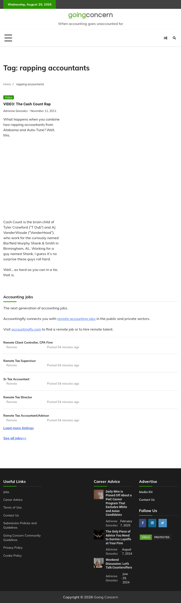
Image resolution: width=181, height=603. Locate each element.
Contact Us (11, 515)
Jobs (6, 492)
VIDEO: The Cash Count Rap (27, 104)
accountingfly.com (26, 329)
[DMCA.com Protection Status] (155, 539)
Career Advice (13, 499)
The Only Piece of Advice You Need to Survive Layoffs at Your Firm (118, 537)
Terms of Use (12, 507)
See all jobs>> (14, 438)
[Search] (174, 38)
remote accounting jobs (76, 318)
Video (8, 97)
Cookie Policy (12, 555)
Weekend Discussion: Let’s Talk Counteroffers (119, 563)
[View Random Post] (165, 38)
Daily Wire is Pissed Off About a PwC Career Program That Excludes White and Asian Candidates (119, 503)
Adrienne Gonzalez (15, 111)
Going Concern (106, 597)
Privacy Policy (13, 547)
